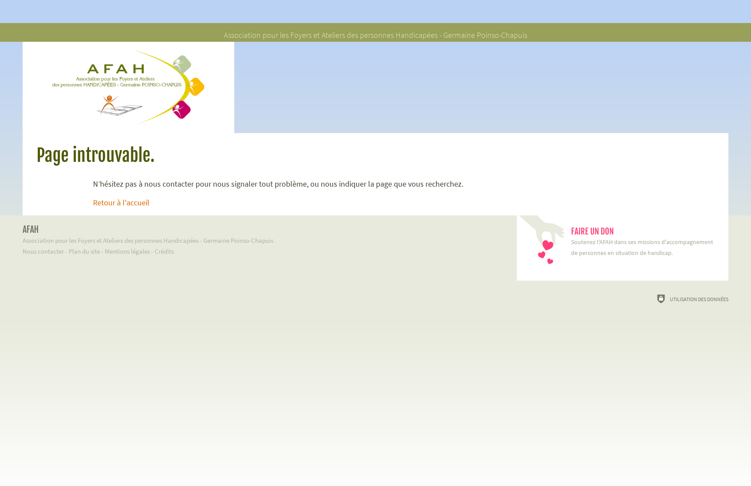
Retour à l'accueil (121, 203)
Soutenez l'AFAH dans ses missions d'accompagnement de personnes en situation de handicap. (642, 241)
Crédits (164, 251)
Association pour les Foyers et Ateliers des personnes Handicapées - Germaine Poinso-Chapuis (148, 234)
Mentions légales (127, 251)
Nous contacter (43, 251)
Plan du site (84, 251)
